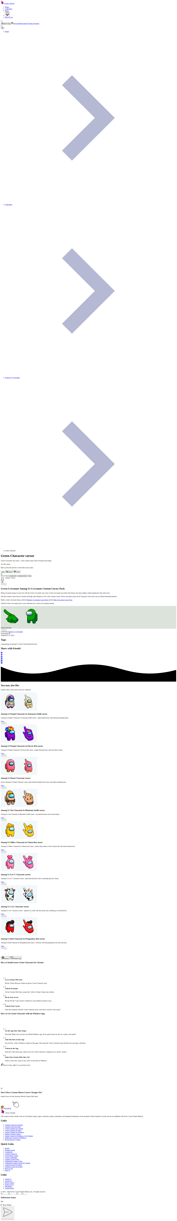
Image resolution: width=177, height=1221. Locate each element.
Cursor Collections (11, 1157)
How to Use (9, 17)
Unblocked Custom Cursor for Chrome (17, 1163)
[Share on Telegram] (88, 661)
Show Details (7, 1205)
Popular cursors (10, 1150)
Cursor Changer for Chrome (14, 1128)
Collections (8, 9)
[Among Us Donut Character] (19, 774)
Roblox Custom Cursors (13, 1134)
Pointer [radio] (18, 572)
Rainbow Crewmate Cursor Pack (37, 600)
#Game (18, 1090)
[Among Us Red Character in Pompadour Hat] (19, 935)
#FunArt (49, 1090)
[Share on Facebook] (88, 653)
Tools (7, 12)
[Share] (2, 582)
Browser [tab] (6, 958)
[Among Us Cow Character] (19, 903)
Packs (7, 11)
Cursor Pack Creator (11, 1156)
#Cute (54, 1090)
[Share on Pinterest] (88, 657)
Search (7, 1148)
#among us (23, 1090)
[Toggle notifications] (1, 26)
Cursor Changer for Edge (13, 1130)
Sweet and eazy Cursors (12, 1139)
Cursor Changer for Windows (14, 1132)
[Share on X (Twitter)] (88, 655)
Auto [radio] (3, 572)
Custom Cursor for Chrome (14, 1125)
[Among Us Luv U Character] (19, 870)
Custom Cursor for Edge (13, 1127)
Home (7, 7)
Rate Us (7, 1170)
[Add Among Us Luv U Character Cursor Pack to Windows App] (5, 884)
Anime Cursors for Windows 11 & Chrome (19, 1136)
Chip (29, 576)
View (2, 721)
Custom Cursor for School (13, 1165)
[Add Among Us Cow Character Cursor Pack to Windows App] (5, 916)
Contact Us (8, 1181)
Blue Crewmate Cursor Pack (63, 600)
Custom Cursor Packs (12, 1159)
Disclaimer (8, 1186)
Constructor (8, 1152)
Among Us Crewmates (15, 632)
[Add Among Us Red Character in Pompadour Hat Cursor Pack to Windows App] (5, 948)
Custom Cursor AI (11, 1154)
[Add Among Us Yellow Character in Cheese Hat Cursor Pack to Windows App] (5, 852)
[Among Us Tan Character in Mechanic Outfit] (19, 806)
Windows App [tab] (17, 958)
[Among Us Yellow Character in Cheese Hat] (19, 838)
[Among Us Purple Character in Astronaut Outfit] (19, 710)
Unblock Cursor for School (14, 1167)
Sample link (12, 576)
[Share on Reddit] (88, 663)
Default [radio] (10, 572)
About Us (8, 1179)
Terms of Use (9, 1184)
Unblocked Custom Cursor (13, 1161)
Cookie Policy (9, 1188)
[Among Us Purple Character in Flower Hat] (19, 742)
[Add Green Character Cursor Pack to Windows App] (5, 584)
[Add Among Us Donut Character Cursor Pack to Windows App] (5, 788)
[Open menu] (1, 21)
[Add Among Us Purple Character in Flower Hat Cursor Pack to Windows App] (5, 755)
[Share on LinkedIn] (88, 659)
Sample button (22, 576)
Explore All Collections (8, 1081)
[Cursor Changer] (2, 3)
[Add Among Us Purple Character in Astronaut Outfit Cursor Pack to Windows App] (5, 723)
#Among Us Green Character (37, 1090)
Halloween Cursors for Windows (15, 1138)
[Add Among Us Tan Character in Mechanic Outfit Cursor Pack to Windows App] (5, 820)
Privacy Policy (9, 1183)
